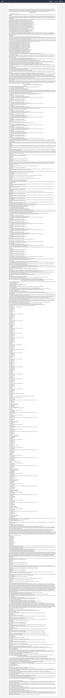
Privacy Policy (11, 6)
